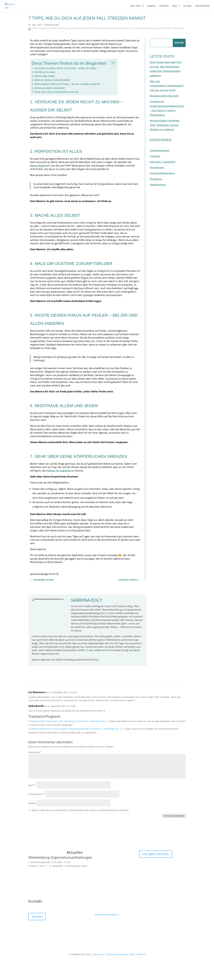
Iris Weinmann (36, 692)
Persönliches (157, 167)
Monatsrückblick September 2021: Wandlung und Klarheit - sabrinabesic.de (68, 721)
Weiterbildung (202, 6)
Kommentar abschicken (174, 815)
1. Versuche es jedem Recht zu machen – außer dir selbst (64, 68)
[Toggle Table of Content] (111, 62)
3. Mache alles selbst (43, 76)
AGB (132, 954)
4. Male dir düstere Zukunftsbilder (51, 80)
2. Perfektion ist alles (43, 72)
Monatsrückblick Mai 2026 (164, 96)
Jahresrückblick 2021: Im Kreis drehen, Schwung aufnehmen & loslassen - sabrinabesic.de (75, 728)
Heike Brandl (35, 706)
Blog (174, 6)
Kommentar (35, 752)
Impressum (98, 954)
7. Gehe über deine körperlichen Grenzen (55, 92)
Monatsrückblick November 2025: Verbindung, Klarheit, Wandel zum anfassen (165, 125)
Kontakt (187, 6)
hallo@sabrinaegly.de (108, 914)
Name (32, 785)
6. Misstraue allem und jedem (48, 88)
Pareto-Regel (37, 165)
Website (32, 803)
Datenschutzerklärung (117, 954)
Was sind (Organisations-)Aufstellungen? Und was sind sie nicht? (167, 86)
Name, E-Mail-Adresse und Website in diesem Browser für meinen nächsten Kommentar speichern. (80, 810)
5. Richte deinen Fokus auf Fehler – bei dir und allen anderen (66, 84)
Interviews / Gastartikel (162, 162)
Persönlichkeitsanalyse (162, 173)
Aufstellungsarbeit (159, 150)
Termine (37, 916)
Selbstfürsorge (51, 24)
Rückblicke (156, 179)
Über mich (135, 6)
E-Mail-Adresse (36, 794)
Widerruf (141, 954)
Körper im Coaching (58, 470)
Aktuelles (164, 6)
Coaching (155, 156)
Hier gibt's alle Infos (155, 854)
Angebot (151, 6)
